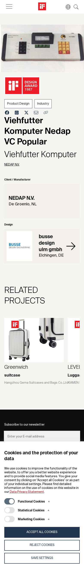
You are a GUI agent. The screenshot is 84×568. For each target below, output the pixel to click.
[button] (65, 7)
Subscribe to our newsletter (24, 424)
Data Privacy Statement (27, 491)
